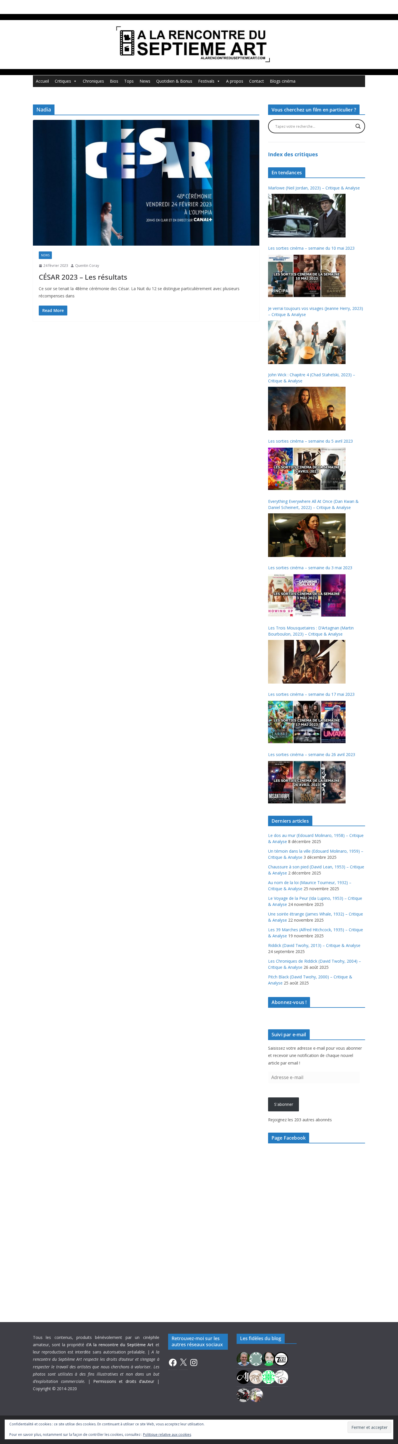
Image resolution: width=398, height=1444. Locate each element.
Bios (114, 81)
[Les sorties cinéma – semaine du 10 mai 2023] (307, 276)
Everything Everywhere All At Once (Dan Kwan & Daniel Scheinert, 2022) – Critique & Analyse (313, 504)
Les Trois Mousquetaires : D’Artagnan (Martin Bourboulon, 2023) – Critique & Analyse (311, 631)
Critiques (63, 81)
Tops (129, 81)
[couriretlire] (256, 1394)
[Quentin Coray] (281, 1358)
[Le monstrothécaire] (281, 1376)
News (145, 81)
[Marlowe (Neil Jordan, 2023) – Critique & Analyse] (307, 215)
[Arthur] (256, 1376)
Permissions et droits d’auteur (123, 1381)
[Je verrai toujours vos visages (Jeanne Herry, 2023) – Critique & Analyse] (307, 342)
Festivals (206, 81)
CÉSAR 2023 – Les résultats (83, 277)
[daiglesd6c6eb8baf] (256, 1358)
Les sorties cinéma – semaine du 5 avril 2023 (310, 441)
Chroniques (93, 81)
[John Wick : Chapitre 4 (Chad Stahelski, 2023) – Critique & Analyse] (307, 408)
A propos (234, 81)
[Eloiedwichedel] (244, 1394)
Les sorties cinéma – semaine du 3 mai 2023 (310, 567)
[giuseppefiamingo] (244, 1358)
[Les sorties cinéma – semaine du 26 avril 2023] (307, 782)
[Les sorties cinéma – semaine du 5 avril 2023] (307, 469)
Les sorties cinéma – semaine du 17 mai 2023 (311, 694)
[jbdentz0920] (269, 1376)
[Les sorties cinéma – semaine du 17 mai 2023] (307, 722)
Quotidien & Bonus (174, 81)
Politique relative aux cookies (167, 1434)
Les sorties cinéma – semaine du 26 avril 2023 (311, 754)
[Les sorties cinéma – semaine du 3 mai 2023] (307, 595)
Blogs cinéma (282, 81)
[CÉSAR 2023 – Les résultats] (146, 183)
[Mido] (269, 1358)
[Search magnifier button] (358, 126)
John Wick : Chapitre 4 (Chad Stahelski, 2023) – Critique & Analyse (311, 378)
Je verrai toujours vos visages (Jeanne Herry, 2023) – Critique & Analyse (315, 311)
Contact (256, 81)
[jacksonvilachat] (244, 1376)
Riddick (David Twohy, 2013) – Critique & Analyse (314, 945)
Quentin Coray (87, 265)
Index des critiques (293, 154)
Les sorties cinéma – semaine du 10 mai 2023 (311, 248)
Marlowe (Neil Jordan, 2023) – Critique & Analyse (314, 188)
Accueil (42, 81)
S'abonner (283, 1104)
